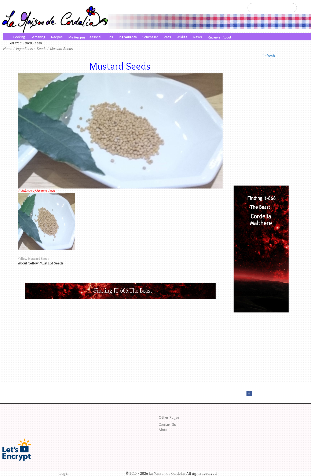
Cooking (19, 37)
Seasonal (94, 37)
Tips (110, 37)
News (197, 37)
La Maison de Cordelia (167, 474)
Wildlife (182, 37)
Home (7, 49)
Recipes (57, 37)
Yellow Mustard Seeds (26, 42)
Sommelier (150, 37)
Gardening (38, 37)
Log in (64, 474)
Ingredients (128, 37)
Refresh (268, 56)
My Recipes (76, 37)
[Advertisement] (120, 330)
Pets (167, 37)
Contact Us (167, 425)
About (227, 37)
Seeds (41, 49)
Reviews (214, 37)
